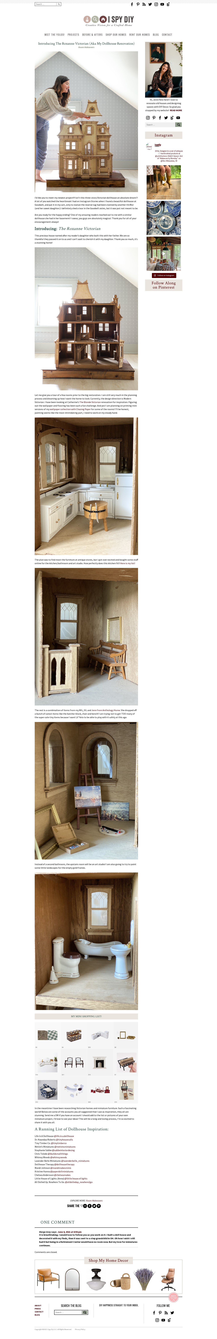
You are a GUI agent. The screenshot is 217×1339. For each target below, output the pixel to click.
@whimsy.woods (58, 1157)
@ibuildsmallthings (58, 1153)
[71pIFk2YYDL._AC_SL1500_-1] (48, 1289)
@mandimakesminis (60, 1167)
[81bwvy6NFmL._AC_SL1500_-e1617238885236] (72, 1289)
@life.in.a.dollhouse (64, 1136)
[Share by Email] (85, 1206)
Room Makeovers (86, 47)
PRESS (38, 1308)
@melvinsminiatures (65, 1146)
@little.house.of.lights (76, 1178)
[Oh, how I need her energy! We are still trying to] (164, 182)
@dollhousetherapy (64, 1164)
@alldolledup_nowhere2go (79, 1182)
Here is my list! (127, 563)
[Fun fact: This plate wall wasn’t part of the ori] (164, 218)
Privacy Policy (80, 1329)
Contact (167, 34)
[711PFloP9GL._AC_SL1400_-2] (120, 1289)
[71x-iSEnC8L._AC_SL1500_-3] (168, 1289)
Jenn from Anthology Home (106, 710)
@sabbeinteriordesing (63, 1150)
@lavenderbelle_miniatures (75, 1160)
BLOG (37, 1314)
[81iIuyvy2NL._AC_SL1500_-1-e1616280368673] (96, 1289)
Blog (156, 34)
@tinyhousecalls (64, 1139)
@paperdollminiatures (61, 1171)
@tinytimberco (59, 1143)
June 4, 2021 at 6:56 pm (70, 1231)
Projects (73, 34)
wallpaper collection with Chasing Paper (70, 409)
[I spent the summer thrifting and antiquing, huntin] (164, 254)
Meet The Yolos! (55, 34)
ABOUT (38, 1305)
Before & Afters (92, 34)
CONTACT (39, 1311)
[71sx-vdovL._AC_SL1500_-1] (144, 1289)
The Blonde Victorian (90, 402)
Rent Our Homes (139, 34)
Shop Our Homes (116, 34)
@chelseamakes (62, 1174)
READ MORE (176, 110)
